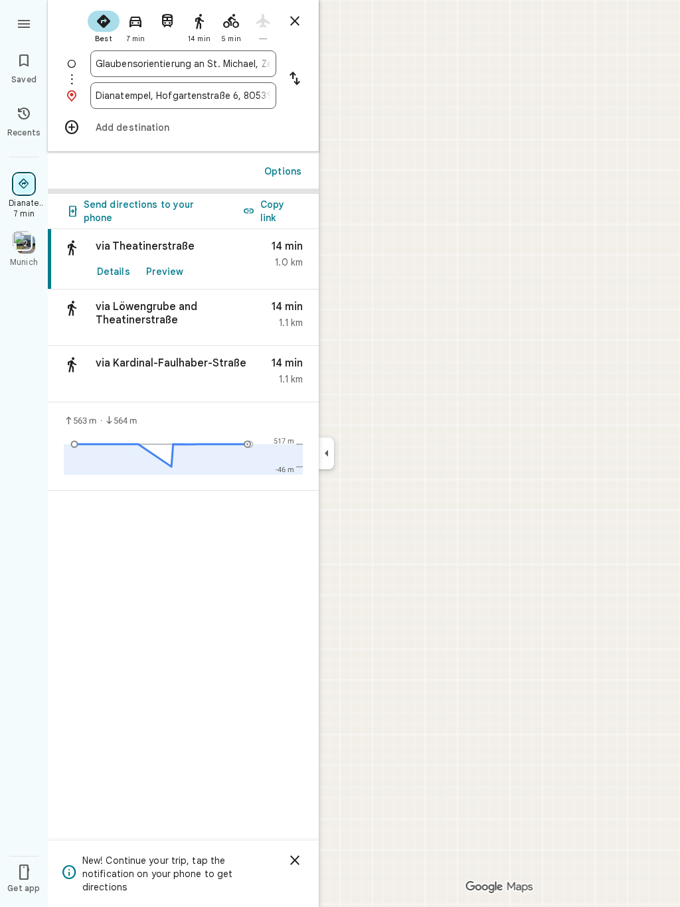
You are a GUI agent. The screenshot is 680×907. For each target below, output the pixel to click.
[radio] (104, 25)
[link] (183, 259)
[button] (183, 317)
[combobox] (183, 63)
